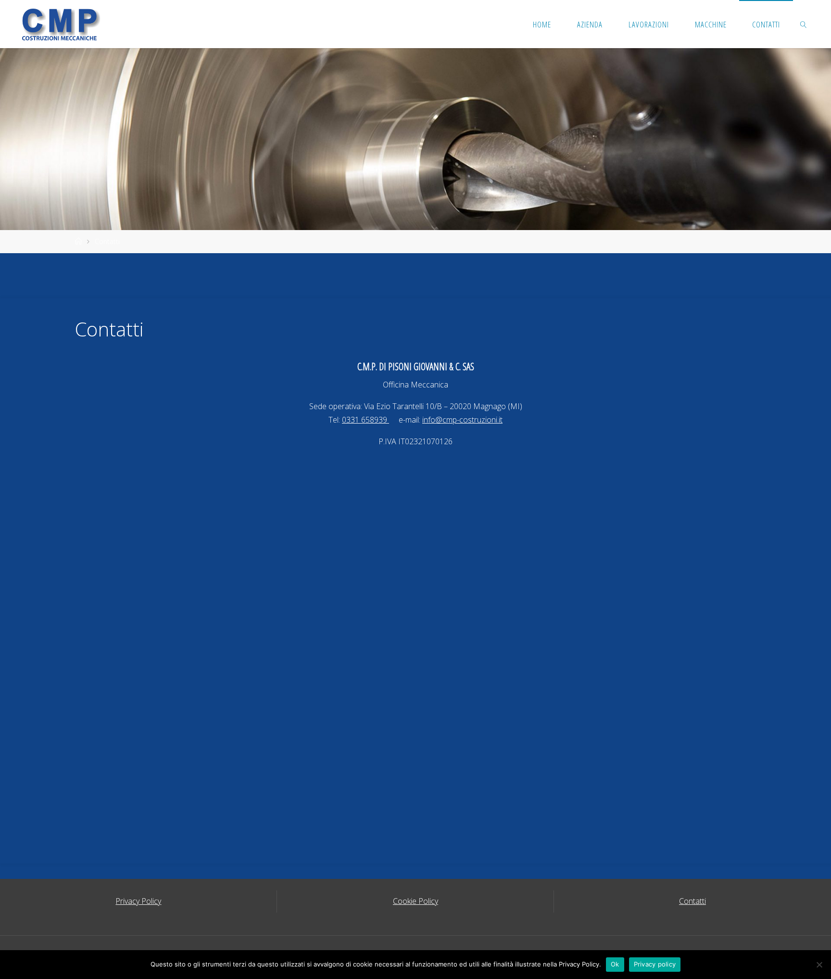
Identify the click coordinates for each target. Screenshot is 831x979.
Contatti (692, 901)
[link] (803, 24)
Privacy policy (655, 964)
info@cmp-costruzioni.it (462, 419)
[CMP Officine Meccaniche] (59, 24)
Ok (615, 964)
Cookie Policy (415, 901)
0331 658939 (365, 419)
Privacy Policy (138, 901)
